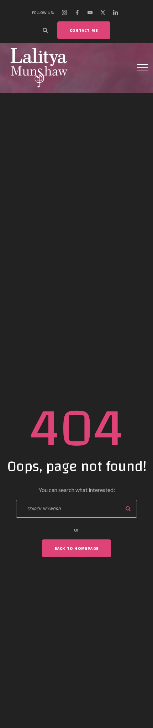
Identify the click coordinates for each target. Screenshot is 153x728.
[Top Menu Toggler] (142, 67)
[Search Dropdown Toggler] (45, 30)
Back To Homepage (76, 548)
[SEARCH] (128, 509)
